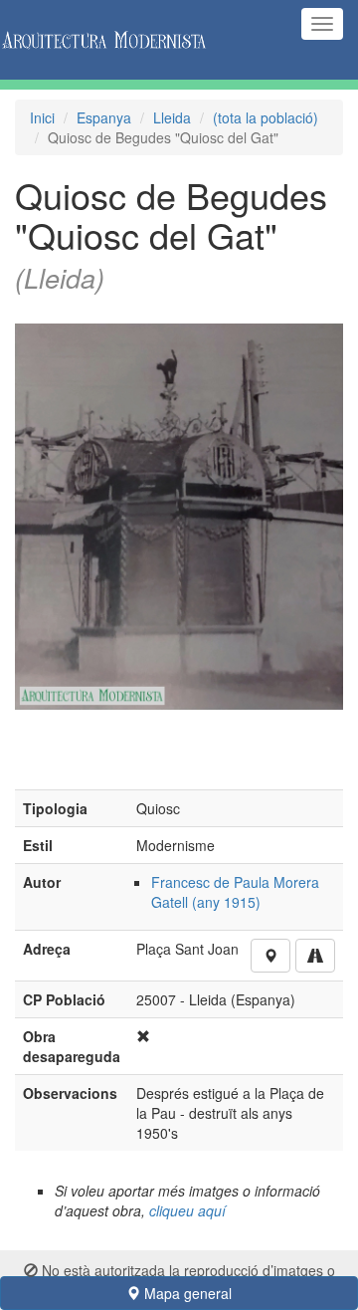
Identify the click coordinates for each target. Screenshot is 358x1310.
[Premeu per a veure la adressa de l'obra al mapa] (270, 956)
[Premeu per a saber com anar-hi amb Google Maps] (315, 956)
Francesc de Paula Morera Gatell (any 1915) (235, 892)
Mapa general (186, 1293)
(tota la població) (265, 117)
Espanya (104, 117)
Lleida (172, 117)
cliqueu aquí (187, 1210)
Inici (42, 117)
